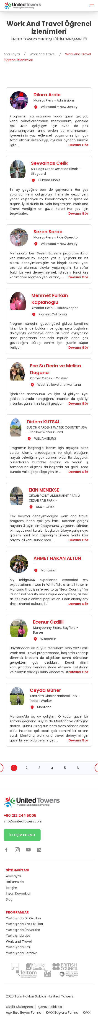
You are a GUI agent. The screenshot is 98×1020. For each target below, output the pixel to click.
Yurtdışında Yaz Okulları (24, 924)
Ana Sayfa (12, 54)
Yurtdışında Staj (18, 947)
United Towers (61, 996)
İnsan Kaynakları (18, 893)
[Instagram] (17, 850)
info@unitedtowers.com (23, 821)
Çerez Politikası (50, 1007)
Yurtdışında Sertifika (21, 953)
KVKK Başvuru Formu (62, 1012)
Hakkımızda (15, 882)
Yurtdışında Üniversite (23, 930)
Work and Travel (19, 941)
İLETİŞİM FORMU (22, 835)
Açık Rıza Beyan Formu (23, 1012)
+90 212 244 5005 (20, 815)
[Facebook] (6, 850)
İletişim (11, 888)
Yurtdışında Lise (18, 935)
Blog (9, 899)
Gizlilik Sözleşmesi (20, 1007)
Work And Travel (43, 54)
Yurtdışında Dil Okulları (23, 918)
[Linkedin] (39, 850)
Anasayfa (13, 876)
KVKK (86, 1012)
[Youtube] (28, 850)
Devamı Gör (78, 145)
